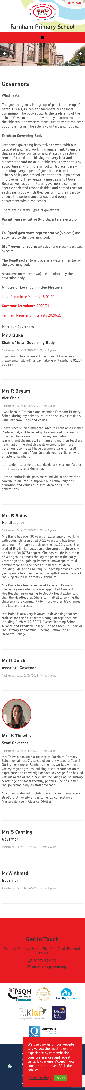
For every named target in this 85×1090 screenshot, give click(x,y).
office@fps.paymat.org (49, 967)
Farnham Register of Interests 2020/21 (31, 315)
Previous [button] (5, 54)
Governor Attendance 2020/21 (26, 305)
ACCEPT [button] (61, 1078)
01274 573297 (45, 961)
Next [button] (80, 54)
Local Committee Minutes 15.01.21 (28, 296)
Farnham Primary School (42, 26)
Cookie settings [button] (40, 1078)
